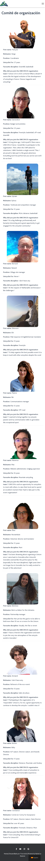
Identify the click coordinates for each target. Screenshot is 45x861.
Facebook (16, 849)
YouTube (20, 849)
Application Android (28, 849)
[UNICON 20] (4, 3)
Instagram (24, 849)
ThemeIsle (23, 854)
